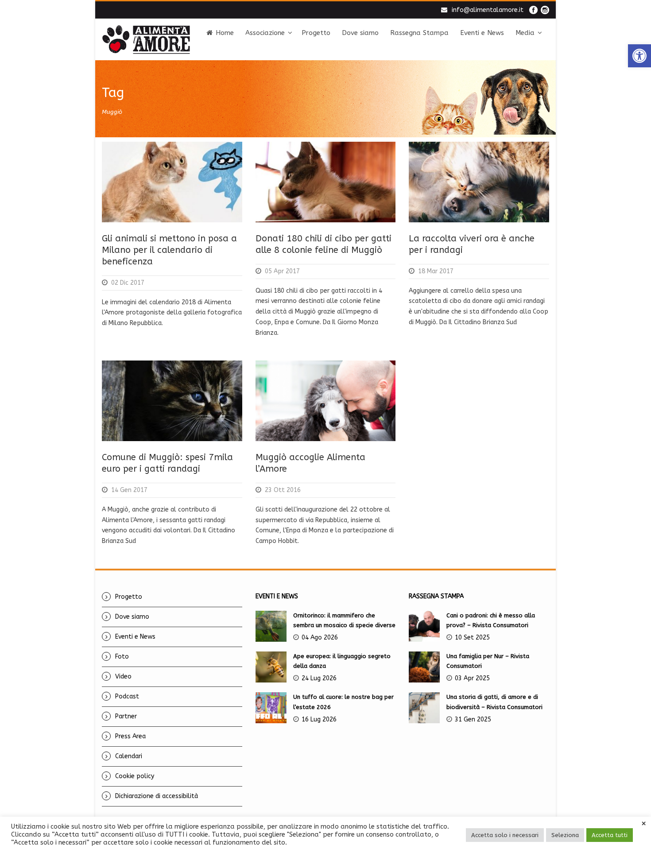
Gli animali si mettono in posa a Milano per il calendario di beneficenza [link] (169, 250)
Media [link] (525, 33)
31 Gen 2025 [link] (473, 719)
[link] (639, 55)
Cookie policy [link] (134, 776)
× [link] (644, 824)
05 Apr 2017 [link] (282, 271)
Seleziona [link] (565, 835)
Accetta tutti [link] (610, 835)
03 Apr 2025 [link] (472, 678)
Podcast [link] (127, 696)
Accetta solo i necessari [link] (505, 835)
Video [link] (123, 676)
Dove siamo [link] (360, 33)
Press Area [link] (130, 736)
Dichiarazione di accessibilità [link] (156, 796)
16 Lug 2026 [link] (319, 719)
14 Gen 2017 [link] (129, 490)
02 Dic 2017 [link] (127, 283)
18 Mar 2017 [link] (435, 271)
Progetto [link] (316, 33)
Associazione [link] (265, 33)
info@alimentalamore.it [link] (487, 10)
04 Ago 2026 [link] (320, 637)
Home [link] (225, 33)
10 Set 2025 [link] (472, 637)
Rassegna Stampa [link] (419, 33)
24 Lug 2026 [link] (319, 678)
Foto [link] (122, 656)
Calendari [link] (128, 756)
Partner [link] (126, 716)
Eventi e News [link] (482, 33)
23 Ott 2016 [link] (283, 490)
